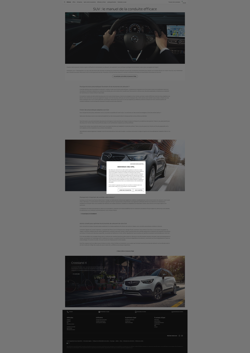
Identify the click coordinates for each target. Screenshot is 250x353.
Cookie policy (120, 186)
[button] (137, 163)
